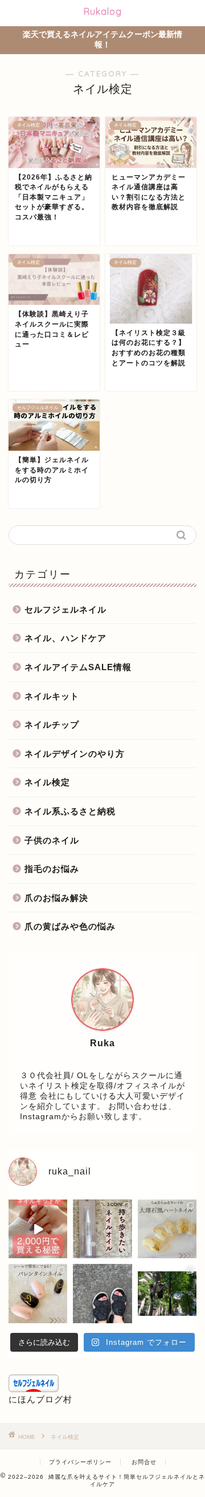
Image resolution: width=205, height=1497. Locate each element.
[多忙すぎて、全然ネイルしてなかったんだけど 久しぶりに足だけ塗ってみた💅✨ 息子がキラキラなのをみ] (102, 1293)
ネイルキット (51, 696)
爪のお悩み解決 (56, 898)
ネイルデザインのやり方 (74, 753)
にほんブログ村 (40, 1399)
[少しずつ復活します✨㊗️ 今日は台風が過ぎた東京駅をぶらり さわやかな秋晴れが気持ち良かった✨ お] (167, 1293)
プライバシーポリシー (80, 1462)
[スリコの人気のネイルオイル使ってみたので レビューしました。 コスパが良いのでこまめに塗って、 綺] (102, 1229)
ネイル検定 (47, 782)
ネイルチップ (51, 724)
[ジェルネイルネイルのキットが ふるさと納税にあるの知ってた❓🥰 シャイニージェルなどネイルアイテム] (38, 1229)
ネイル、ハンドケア (65, 638)
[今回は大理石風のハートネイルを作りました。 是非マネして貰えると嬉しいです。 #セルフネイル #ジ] (167, 1229)
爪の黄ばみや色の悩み (70, 926)
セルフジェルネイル (65, 609)
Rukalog (103, 11)
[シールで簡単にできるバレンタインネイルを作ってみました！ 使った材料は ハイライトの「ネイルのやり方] (38, 1293)
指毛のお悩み (51, 869)
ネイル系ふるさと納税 (70, 811)
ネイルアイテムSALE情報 (78, 667)
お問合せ (144, 1462)
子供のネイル (51, 840)
